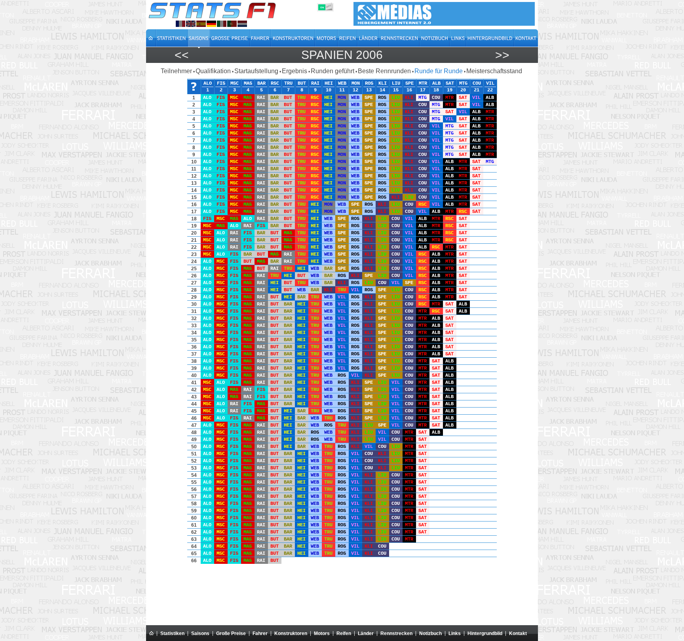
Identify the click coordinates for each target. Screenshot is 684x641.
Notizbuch (430, 633)
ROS (369, 83)
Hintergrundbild (484, 633)
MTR (423, 83)
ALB (436, 83)
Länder (366, 633)
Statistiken (172, 633)
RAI (315, 83)
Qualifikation (213, 71)
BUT (302, 83)
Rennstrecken (396, 633)
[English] (191, 24)
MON (356, 83)
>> (502, 54)
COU (477, 83)
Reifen (343, 633)
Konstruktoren (290, 633)
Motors (322, 633)
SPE (409, 83)
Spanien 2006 (342, 54)
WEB (342, 83)
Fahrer (260, 633)
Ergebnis (294, 71)
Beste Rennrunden (384, 71)
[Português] (232, 24)
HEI (329, 83)
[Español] (201, 24)
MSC (234, 83)
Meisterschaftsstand (494, 71)
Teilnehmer (176, 71)
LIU (396, 83)
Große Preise (231, 633)
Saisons (200, 633)
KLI (382, 83)
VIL (490, 83)
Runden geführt (332, 71)
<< (182, 54)
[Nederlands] (242, 24)
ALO (207, 83)
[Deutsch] (211, 24)
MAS (248, 83)
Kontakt (518, 633)
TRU (288, 83)
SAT (450, 83)
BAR (261, 83)
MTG (463, 83)
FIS (221, 83)
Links (454, 633)
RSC (275, 83)
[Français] (180, 24)
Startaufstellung (256, 71)
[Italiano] (221, 24)
